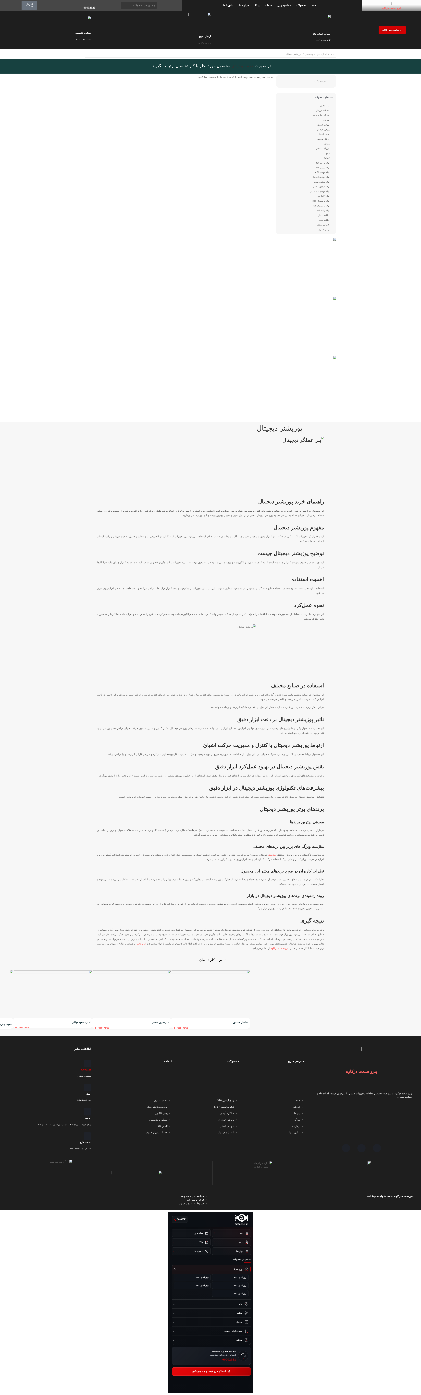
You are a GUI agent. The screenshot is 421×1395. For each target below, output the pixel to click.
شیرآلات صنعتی (323, 148)
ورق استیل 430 (240, 1285)
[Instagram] (377, 1148)
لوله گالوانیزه (324, 196)
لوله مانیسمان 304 (321, 201)
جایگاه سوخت (323, 139)
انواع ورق (325, 120)
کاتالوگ (326, 158)
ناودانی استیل (323, 225)
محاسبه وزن (284, 5)
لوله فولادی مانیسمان (320, 191)
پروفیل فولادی (323, 129)
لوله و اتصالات (323, 210)
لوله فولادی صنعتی (321, 186)
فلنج (328, 153)
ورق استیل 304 (240, 1277)
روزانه (327, 144)
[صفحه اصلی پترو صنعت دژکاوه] (242, 1219)
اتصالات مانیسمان (321, 115)
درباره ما (244, 5)
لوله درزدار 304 (323, 163)
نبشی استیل (324, 229)
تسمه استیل (324, 134)
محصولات (301, 5)
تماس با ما (228, 5)
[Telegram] (361, 1148)
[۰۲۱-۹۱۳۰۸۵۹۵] (175, 1023)
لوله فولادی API (322, 172)
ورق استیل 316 (202, 1277)
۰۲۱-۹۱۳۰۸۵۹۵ (180, 1027)
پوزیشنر (309, 54)
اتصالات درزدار (323, 110)
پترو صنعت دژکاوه (391, 8)
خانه (313, 5)
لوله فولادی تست (322, 182)
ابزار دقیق (322, 54)
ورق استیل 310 (240, 1293)
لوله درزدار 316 (323, 167)
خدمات (268, 5)
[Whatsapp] (346, 1148)
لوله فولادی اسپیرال (321, 177)
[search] (278, 81)
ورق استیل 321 (202, 1285)
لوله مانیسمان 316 (321, 205)
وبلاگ (257, 5)
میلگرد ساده (324, 220)
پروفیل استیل (323, 125)
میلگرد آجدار (324, 215)
